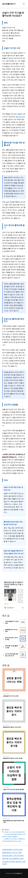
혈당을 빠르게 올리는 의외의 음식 (12, 727)
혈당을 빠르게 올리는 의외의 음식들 (12, 758)
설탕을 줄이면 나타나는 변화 (10, 696)
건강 (10, 832)
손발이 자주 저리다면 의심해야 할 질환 (13, 789)
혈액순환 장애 (20, 117)
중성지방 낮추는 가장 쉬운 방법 (12, 855)
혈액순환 (22, 832)
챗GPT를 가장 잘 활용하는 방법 (13, 858)
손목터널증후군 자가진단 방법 (12, 849)
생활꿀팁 (6, 829)
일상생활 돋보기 (9, 4)
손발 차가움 (15, 832)
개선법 (6, 832)
